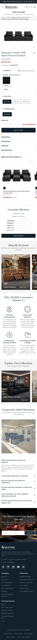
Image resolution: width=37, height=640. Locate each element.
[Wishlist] (29, 7)
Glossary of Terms (7, 610)
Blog (3, 621)
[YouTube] (18, 567)
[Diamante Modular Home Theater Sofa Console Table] (17, 175)
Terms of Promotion (23, 637)
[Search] (26, 7)
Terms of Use (8, 633)
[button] (2, 7)
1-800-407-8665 (18, 12)
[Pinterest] (8, 567)
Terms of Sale (18, 633)
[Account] (32, 7)
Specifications (6, 150)
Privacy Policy (28, 633)
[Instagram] (13, 567)
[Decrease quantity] (3, 124)
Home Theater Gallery (27, 591)
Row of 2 (16, 101)
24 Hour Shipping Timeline (7, 595)
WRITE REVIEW (19, 236)
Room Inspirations (7, 588)
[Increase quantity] (10, 124)
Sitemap (4, 591)
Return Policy (11, 637)
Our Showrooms (6, 582)
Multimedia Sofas (25, 576)
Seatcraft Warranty (7, 613)
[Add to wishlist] (34, 53)
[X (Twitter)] (23, 567)
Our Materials (5, 585)
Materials (5, 146)
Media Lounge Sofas (26, 582)
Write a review (6, 59)
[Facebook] (3, 567)
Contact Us (5, 579)
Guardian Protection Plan (8, 617)
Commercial (23, 585)
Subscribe (29, 533)
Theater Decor (24, 588)
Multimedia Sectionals (27, 579)
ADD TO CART (18, 130)
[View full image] (33, 46)
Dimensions (6, 141)
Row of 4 (26, 101)
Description (5, 137)
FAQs (3, 604)
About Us (4, 576)
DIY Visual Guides (7, 607)
